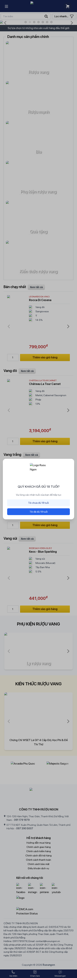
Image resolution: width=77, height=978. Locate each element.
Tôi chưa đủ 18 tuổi (38, 502)
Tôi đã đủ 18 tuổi (39, 511)
